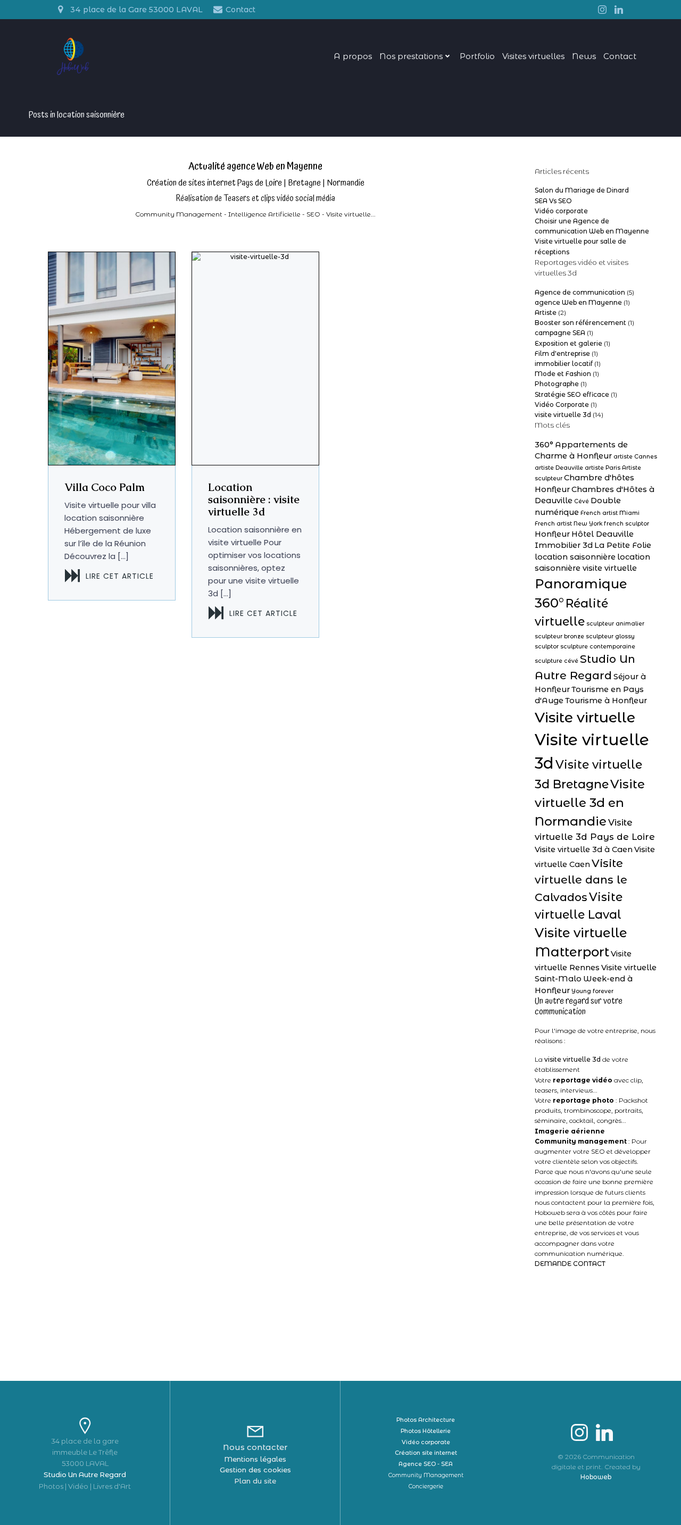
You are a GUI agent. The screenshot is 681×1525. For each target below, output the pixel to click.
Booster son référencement (580, 323)
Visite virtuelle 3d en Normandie (590, 802)
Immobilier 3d (564, 545)
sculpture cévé (556, 660)
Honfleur (552, 534)
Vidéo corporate (561, 211)
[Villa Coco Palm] (111, 358)
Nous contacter (255, 1447)
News (584, 56)
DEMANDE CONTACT (570, 1264)
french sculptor (626, 523)
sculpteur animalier (615, 623)
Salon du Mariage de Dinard (582, 190)
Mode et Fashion (563, 374)
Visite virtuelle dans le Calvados (581, 880)
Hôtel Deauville (602, 534)
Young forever (592, 991)
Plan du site (255, 1481)
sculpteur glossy (610, 636)
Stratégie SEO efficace (572, 394)
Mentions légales (255, 1459)
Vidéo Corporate (562, 405)
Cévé (581, 501)
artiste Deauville (559, 467)
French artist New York (568, 523)
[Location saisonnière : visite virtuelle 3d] (255, 358)
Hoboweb (595, 1477)
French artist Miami (610, 513)
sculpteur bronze (559, 636)
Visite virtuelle (585, 717)
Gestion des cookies (255, 1469)
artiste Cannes (635, 456)
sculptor (547, 646)
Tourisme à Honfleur (606, 700)
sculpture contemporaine (597, 646)
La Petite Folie (622, 545)
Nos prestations (411, 56)
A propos (353, 56)
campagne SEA (560, 333)
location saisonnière (575, 557)
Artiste (546, 312)
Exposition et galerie (568, 343)
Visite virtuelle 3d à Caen (584, 849)
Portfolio (477, 56)
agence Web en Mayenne (578, 302)
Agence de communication (580, 292)
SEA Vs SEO (553, 201)
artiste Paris (602, 467)
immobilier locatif (564, 364)
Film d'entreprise (562, 353)
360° (544, 444)
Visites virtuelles (533, 56)
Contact (619, 56)
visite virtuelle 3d (563, 415)
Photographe (557, 384)
